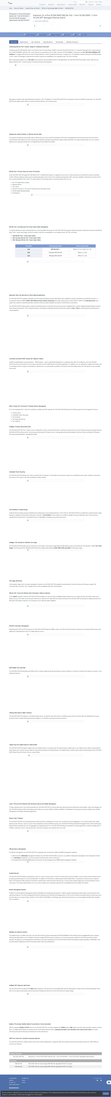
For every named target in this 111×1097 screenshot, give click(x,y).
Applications (61, 4)
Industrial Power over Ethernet (33, 8)
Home (10, 8)
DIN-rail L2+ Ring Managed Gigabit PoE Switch (52, 8)
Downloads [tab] (59, 42)
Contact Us (91, 1)
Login (96, 1)
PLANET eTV (25, 1078)
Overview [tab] (14, 42)
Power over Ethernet (18, 8)
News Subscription (14, 1084)
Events (24, 1082)
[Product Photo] (20, 17)
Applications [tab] (24, 42)
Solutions (51, 4)
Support (91, 4)
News (23, 1080)
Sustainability (72, 4)
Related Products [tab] (72, 42)
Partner (98, 4)
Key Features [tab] (35, 42)
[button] (34, 26)
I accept (106, 1093)
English (100, 1)
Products (42, 4)
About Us (82, 4)
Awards (11, 1080)
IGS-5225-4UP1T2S (69, 8)
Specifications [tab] (48, 42)
